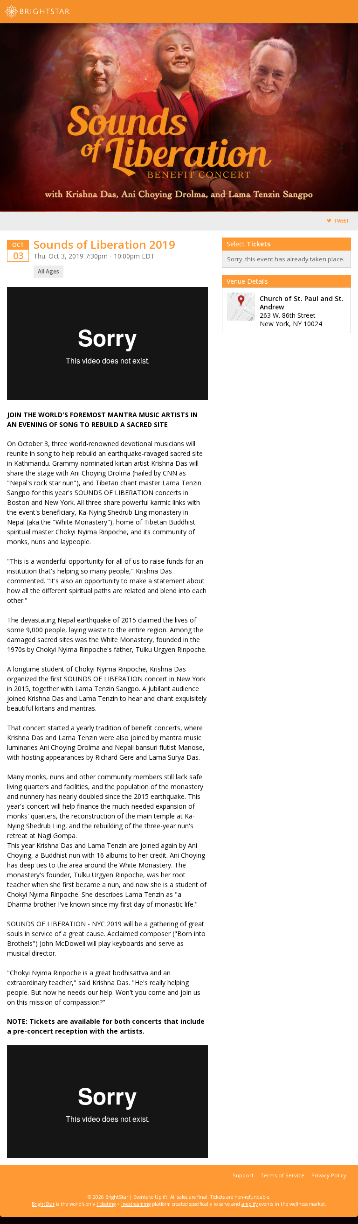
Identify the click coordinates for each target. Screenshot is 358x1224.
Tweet (341, 221)
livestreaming (136, 1204)
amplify (249, 1204)
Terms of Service (282, 1175)
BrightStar (43, 1204)
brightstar (51, 12)
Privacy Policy (328, 1175)
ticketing (106, 1204)
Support (243, 1175)
